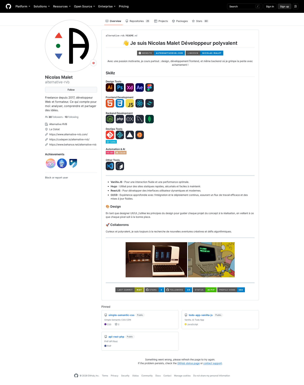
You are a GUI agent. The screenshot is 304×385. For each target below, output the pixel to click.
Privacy (114, 375)
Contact (167, 375)
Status (135, 375)
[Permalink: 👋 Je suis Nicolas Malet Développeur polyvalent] (103, 43)
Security (125, 375)
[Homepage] (8, 6)
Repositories (139, 20)
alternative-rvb (115, 35)
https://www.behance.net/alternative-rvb (72, 144)
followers (56, 116)
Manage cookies (182, 375)
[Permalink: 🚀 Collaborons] (103, 224)
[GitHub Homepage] (76, 375)
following (71, 116)
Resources (60, 6)
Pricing (124, 6)
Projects (163, 20)
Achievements (54, 154)
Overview (115, 20)
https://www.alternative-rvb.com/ (68, 134)
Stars (202, 20)
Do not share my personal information (211, 375)
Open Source (83, 6)
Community (147, 375)
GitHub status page (188, 363)
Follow (71, 89)
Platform (21, 6)
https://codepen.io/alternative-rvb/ (69, 139)
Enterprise (105, 6)
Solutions (40, 6)
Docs (158, 375)
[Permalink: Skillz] (103, 72)
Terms (105, 375)
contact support (212, 363)
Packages (182, 20)
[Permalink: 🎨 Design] (103, 206)
